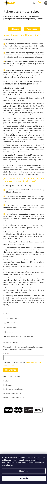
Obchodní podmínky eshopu (13, 397)
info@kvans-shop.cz (14, 318)
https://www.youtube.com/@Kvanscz (20, 336)
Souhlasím (23, 478)
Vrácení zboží (31, 29)
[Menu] (46, 3)
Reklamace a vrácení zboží (13, 389)
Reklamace (14, 29)
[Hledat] (34, 3)
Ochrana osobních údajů (12, 393)
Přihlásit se (10, 370)
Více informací (7, 465)
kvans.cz (10, 332)
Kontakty (6, 381)
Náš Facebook (12, 327)
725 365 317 (11, 323)
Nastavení (23, 471)
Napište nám (8, 385)
